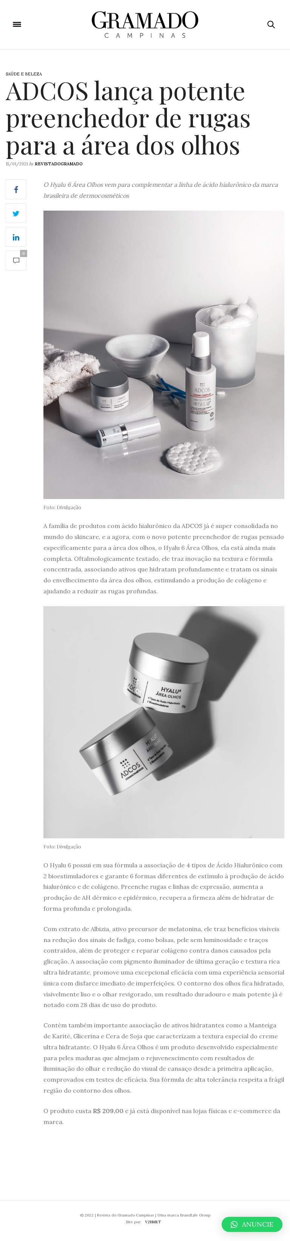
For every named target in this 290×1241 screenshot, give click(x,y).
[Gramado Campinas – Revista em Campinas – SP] (145, 24)
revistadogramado (59, 163)
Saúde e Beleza (24, 74)
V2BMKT (153, 1221)
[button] (252, 1224)
